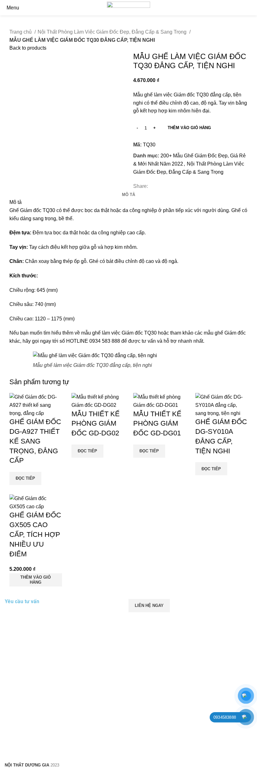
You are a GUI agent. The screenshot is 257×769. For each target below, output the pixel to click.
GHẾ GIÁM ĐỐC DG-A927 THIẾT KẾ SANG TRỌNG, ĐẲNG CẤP (35, 441)
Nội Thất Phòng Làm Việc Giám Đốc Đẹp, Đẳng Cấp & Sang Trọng (113, 32)
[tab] (128, 195)
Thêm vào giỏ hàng (189, 127)
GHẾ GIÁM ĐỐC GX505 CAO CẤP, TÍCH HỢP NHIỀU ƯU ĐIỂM (35, 534)
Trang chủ (21, 32)
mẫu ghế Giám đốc (225, 332)
